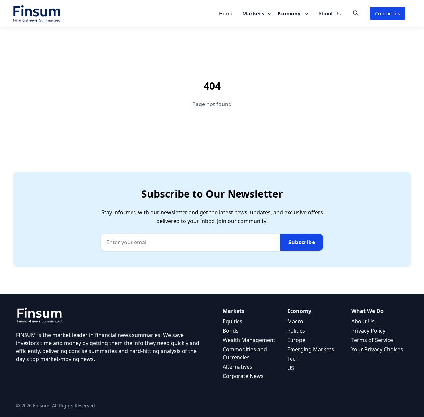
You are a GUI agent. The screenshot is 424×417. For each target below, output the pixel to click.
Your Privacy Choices (377, 349)
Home (226, 13)
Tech (293, 358)
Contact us (387, 13)
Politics (296, 330)
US (290, 368)
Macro (295, 321)
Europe (296, 340)
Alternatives (237, 366)
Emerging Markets (310, 349)
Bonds (230, 330)
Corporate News (243, 376)
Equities (232, 321)
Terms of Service (372, 340)
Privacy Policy (368, 330)
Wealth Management (249, 340)
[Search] (355, 13)
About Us (329, 13)
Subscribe (301, 242)
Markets (253, 13)
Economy (290, 13)
